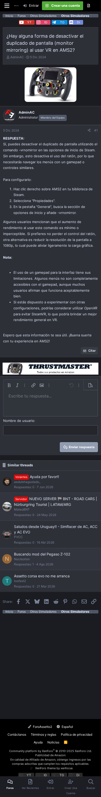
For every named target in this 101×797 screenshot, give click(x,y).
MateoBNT (22, 509)
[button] (9, 385)
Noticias (53, 742)
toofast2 (20, 581)
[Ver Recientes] (88, 6)
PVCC (18, 537)
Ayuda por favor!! (44, 476)
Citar (92, 350)
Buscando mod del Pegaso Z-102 (42, 554)
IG (45, 22)
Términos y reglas (43, 734)
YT (29, 22)
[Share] (89, 130)
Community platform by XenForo (50, 751)
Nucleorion (22, 559)
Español (67, 727)
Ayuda (38, 742)
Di (78, 22)
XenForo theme (45, 768)
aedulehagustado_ (27, 482)
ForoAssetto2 (42, 727)
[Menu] (6, 6)
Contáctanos (17, 734)
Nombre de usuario (18, 421)
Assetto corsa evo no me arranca (42, 576)
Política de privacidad (76, 734)
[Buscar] (97, 6)
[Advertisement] (50, 664)
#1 (96, 130)
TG (62, 22)
